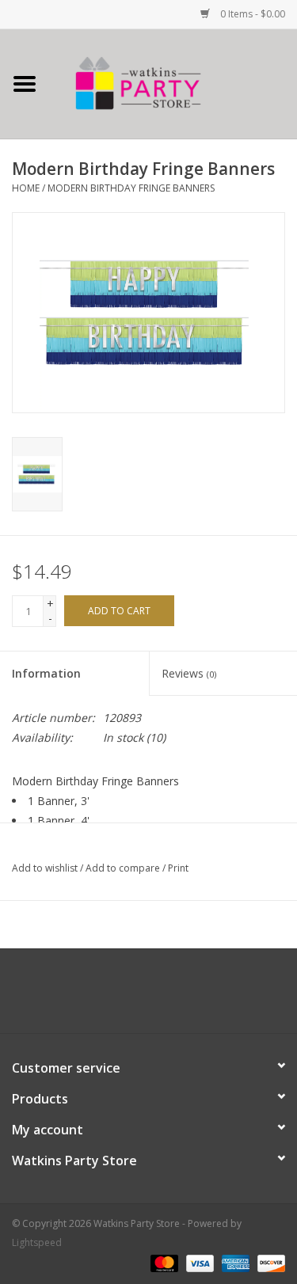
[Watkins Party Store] (173, 82)
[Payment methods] (163, 1262)
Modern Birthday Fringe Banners (131, 188)
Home (26, 188)
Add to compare (124, 868)
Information (46, 673)
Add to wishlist (45, 868)
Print (178, 868)
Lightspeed (37, 1242)
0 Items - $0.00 (251, 14)
